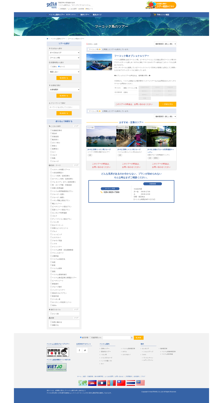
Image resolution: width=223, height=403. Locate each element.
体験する (55, 325)
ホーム (79, 376)
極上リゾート (57, 203)
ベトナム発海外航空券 (169, 351)
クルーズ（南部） (58, 197)
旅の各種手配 (99, 376)
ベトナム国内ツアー (58, 39)
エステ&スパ (126, 354)
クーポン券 (56, 299)
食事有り (55, 149)
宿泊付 (54, 133)
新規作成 (55, 296)
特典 (53, 158)
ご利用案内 (62, 9)
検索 (139, 338)
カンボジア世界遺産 (59, 213)
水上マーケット (58, 225)
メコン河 (55, 222)
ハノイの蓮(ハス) (106, 361)
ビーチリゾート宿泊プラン (62, 206)
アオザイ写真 (57, 240)
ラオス (144, 354)
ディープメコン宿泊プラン (62, 219)
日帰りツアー (105, 348)
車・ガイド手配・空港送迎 (62, 185)
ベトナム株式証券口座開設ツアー (64, 278)
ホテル (125, 351)
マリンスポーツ (58, 253)
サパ (102, 364)
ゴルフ (54, 155)
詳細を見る (168, 104)
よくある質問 (72, 9)
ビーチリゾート (58, 281)
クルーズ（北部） (58, 194)
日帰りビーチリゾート (60, 228)
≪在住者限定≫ (58, 173)
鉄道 (53, 265)
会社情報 (81, 9)
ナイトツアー (57, 247)
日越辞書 (94, 337)
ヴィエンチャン (148, 358)
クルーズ (55, 161)
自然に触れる (57, 322)
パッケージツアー (58, 290)
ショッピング (57, 234)
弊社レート (89, 9)
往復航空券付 (57, 130)
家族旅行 (55, 284)
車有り (54, 146)
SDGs (54, 305)
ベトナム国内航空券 (129, 348)
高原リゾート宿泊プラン (61, 210)
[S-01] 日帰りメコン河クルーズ (129, 149)
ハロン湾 (104, 354)
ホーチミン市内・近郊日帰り (62, 179)
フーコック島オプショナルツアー (131, 56)
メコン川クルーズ (106, 358)
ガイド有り (56, 143)
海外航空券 (163, 348)
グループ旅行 (57, 287)
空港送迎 (55, 136)
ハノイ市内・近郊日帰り (61, 176)
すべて (62, 67)
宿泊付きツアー (106, 351)
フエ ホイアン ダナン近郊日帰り (64, 182)
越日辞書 (85, 337)
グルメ (54, 231)
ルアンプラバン (148, 360)
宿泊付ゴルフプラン (59, 293)
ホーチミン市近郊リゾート (62, 302)
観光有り (55, 139)
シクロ (54, 244)
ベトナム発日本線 (167, 354)
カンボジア (145, 348)
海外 (142, 344)
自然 (53, 262)
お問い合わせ (119, 376)
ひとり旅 (55, 314)
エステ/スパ (56, 237)
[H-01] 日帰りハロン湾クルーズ (99, 149)
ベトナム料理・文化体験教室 (62, 250)
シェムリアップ (148, 351)
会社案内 (136, 376)
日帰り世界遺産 (58, 188)
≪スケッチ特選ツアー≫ (61, 169)
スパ (53, 152)
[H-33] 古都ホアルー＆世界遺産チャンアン (161, 150)
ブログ (143, 376)
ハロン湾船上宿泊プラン (61, 200)
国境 (53, 271)
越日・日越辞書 (88, 376)
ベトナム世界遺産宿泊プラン (62, 191)
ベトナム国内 (104, 344)
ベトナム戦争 (57, 268)
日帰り (54, 67)
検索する (65, 78)
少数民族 (55, 256)
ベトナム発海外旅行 (59, 274)
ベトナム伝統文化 (58, 259)
